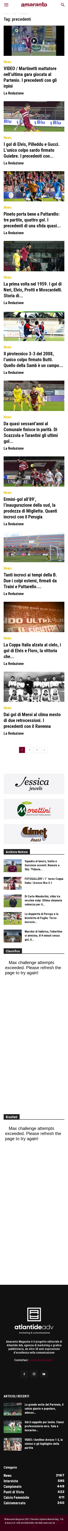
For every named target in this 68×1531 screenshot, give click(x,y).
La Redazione (14, 93)
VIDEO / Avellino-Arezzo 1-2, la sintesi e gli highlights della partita (44, 1444)
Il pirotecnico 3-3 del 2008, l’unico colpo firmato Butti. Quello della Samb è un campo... (33, 359)
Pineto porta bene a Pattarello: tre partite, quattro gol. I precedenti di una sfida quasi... (32, 219)
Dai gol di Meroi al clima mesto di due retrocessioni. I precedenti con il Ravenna (32, 720)
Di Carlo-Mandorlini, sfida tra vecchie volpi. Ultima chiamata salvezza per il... (43, 900)
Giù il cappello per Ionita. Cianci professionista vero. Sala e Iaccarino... (44, 1426)
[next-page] (44, 750)
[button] (6, 5)
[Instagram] (34, 1374)
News (8, 62)
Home (6, 13)
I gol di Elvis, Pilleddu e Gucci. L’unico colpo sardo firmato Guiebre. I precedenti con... (31, 150)
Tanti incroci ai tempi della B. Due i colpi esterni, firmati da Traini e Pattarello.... (30, 580)
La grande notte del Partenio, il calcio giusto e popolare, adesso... (44, 1408)
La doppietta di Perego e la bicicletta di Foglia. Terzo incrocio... (41, 918)
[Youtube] (44, 1374)
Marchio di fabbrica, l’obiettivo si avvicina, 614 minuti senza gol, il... (43, 935)
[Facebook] (24, 1374)
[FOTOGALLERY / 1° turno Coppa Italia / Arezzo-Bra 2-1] (13, 883)
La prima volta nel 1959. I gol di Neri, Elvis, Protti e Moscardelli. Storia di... (33, 289)
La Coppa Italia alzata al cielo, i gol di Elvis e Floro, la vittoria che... (32, 650)
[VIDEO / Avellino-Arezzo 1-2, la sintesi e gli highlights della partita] (13, 1444)
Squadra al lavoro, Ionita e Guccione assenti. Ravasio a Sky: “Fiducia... (42, 865)
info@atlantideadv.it (41, 1360)
